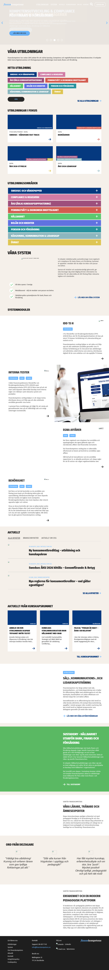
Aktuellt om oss (46, 546)
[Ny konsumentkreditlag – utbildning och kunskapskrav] (8, 545)
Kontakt (86, 5)
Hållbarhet (15, 86)
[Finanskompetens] (13, 4)
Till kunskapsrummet (88, 656)
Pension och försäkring (62, 86)
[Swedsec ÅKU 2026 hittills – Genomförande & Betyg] (8, 562)
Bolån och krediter (36, 86)
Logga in (100, 5)
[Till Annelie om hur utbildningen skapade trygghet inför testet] (33, 648)
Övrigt (57, 92)
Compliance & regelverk (51, 74)
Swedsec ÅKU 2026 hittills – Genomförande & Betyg (62, 568)
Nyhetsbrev (71, 949)
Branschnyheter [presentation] (30, 538)
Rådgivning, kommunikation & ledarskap (29, 92)
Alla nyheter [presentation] (14, 538)
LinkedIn (67, 944)
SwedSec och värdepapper (22, 74)
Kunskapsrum (71, 5)
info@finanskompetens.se (41, 947)
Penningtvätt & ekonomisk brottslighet (67, 80)
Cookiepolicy (12, 962)
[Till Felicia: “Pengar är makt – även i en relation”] (98, 648)
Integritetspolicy (13, 959)
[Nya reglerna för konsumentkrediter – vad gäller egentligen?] (8, 575)
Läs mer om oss (19, 33)
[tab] (96, 191)
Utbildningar (42, 4)
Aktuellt (62, 5)
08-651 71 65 (42, 944)
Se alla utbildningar (88, 101)
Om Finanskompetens (15, 950)
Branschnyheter (43, 577)
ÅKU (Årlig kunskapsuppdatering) (26, 80)
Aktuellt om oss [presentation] (48, 538)
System (54, 4)
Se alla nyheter (91, 593)
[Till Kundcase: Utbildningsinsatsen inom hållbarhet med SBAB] (66, 648)
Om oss (79, 5)
